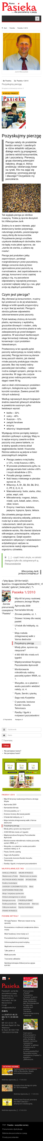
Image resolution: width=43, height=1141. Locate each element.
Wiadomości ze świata (28, 876)
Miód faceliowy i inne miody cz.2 (16, 934)
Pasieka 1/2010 (22, 28)
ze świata (17, 1090)
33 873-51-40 (9, 1015)
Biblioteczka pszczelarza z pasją (14, 1133)
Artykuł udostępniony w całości (14, 897)
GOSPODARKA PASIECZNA (12, 890)
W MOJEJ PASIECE (10, 93)
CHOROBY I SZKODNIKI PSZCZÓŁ (14, 887)
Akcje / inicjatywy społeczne (13, 893)
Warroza (35, 904)
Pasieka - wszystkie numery (17, 1125)
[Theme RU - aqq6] (19, 8)
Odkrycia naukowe (9, 907)
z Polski (16, 1076)
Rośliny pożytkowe (9, 904)
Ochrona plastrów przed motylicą (16, 942)
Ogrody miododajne (25, 907)
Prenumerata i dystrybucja (12, 1129)
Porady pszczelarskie (10, 1137)
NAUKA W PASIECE (26, 873)
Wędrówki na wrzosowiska (14, 946)
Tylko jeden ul (9, 951)
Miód (31, 887)
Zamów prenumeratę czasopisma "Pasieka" (8, 608)
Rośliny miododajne (9, 883)
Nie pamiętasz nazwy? (12, 751)
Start (5, 28)
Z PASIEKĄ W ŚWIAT (25, 900)
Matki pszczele (24, 904)
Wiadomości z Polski (10, 876)
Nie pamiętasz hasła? (12, 753)
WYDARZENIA (31, 880)
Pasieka (12, 28)
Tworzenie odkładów (12, 959)
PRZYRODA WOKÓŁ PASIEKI (13, 880)
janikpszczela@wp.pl (28, 573)
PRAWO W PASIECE (9, 911)
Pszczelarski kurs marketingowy (16, 938)
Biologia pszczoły (9, 900)
